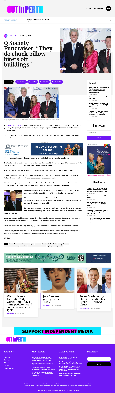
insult (44, 244)
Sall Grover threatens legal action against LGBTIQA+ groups (70, 374)
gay (32, 244)
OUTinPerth (12, 36)
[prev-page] (24, 20)
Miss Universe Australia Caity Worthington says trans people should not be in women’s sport (99, 89)
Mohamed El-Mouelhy (12, 246)
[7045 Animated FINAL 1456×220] (43, 149)
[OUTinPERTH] (25, 9)
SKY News (43, 246)
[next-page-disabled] (110, 20)
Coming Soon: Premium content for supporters (37, 20)
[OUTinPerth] (6, 36)
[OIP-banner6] (57, 331)
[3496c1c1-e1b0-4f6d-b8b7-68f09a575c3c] (57, 258)
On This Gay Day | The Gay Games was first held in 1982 (98, 219)
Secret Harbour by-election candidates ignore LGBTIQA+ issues (99, 105)
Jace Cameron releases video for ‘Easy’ (99, 98)
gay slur (38, 244)
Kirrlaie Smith (52, 244)
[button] (88, 9)
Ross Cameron (33, 246)
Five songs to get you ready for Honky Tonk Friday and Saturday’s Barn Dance (98, 112)
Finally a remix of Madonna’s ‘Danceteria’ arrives (68, 358)
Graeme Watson (84, 308)
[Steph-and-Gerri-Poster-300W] (99, 160)
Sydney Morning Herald (15, 125)
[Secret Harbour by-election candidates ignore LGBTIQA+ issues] (94, 280)
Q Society (24, 246)
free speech (26, 244)
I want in (99, 138)
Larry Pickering (64, 244)
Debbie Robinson (14, 244)
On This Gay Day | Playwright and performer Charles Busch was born (70, 362)
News (63, 69)
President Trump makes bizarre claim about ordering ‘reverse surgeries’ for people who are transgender (69, 368)
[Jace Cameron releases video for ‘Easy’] (57, 280)
